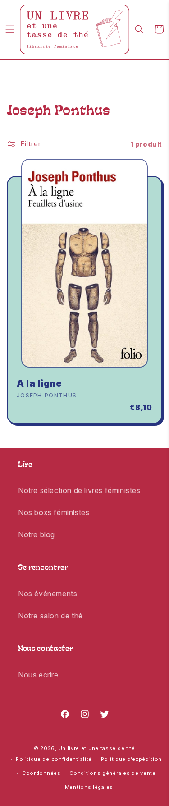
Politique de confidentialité (54, 759)
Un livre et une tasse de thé (97, 748)
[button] (10, 29)
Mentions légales (89, 787)
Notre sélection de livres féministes (79, 490)
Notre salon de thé (50, 615)
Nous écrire (38, 674)
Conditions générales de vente (112, 773)
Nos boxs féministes (53, 512)
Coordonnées (41, 773)
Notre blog (36, 534)
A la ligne (39, 383)
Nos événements (47, 593)
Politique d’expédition (131, 759)
